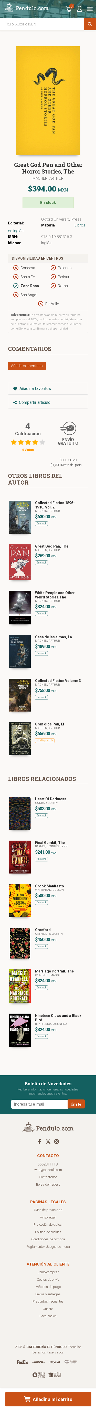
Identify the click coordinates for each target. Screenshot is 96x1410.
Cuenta (48, 1309)
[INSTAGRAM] (56, 1141)
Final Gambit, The (50, 843)
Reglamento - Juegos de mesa (48, 1247)
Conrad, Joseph (47, 803)
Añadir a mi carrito (52, 1399)
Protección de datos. (48, 1224)
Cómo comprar (48, 1272)
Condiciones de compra (48, 1239)
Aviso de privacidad (48, 1210)
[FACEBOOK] (40, 1141)
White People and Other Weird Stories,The (55, 595)
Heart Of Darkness (50, 799)
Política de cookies (48, 1232)
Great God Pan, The (51, 546)
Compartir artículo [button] (34, 402)
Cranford (43, 930)
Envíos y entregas (48, 1294)
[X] (48, 1141)
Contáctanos (48, 1177)
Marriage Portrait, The (54, 971)
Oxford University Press (61, 219)
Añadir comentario (27, 365)
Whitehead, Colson (49, 890)
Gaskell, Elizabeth (49, 933)
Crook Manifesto (49, 886)
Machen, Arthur (48, 178)
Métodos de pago (48, 1287)
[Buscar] (90, 24)
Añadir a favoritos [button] (34, 388)
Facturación (48, 1316)
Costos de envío (48, 1279)
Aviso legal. (48, 1217)
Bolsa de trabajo (48, 1184)
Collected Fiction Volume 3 (58, 681)
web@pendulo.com (48, 1170)
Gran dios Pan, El (49, 724)
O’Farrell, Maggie (48, 975)
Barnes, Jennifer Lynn (51, 846)
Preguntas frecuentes (48, 1301)
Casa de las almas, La (53, 637)
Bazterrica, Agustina (51, 1024)
